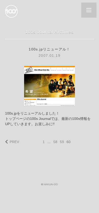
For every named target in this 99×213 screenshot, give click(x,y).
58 (55, 142)
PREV (14, 142)
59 (62, 142)
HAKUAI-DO (51, 184)
